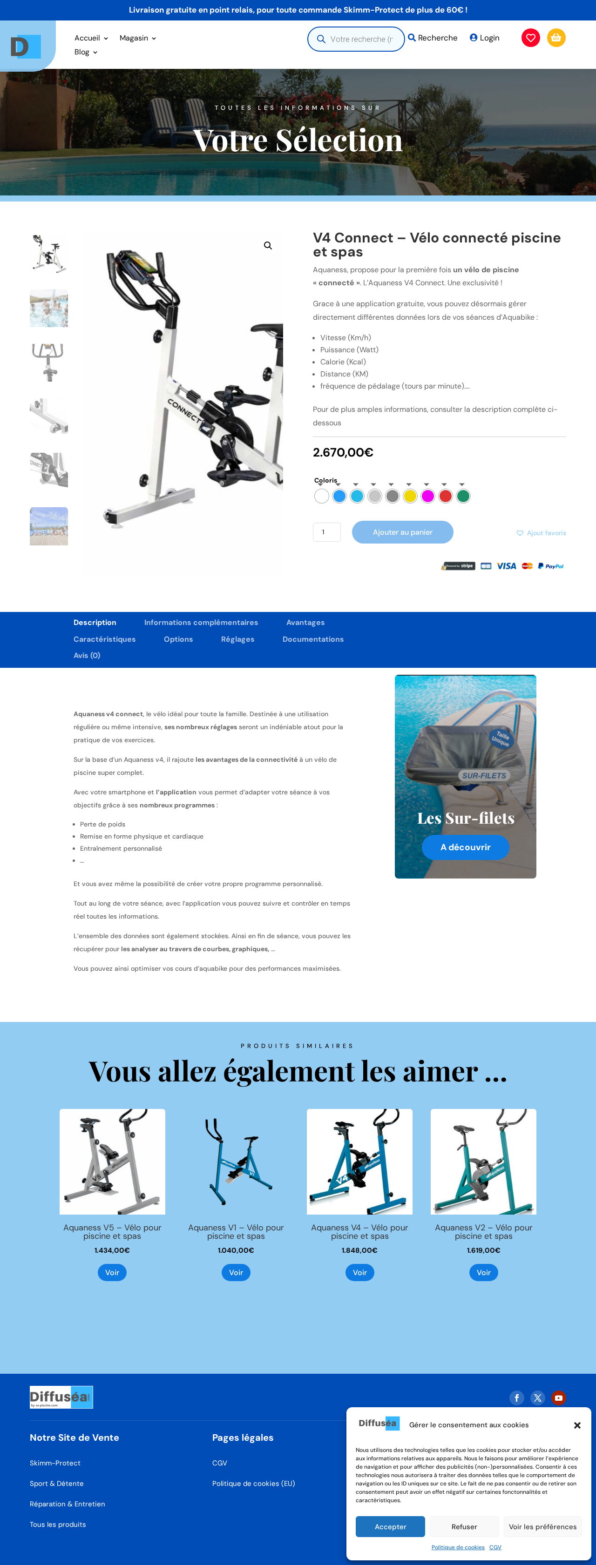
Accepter (390, 1526)
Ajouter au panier (403, 532)
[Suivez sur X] (537, 1397)
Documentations (313, 639)
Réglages (238, 639)
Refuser (464, 1526)
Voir (112, 1272)
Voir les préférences (543, 1526)
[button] (577, 1425)
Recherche (438, 38)
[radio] (322, 496)
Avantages (305, 622)
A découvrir (465, 847)
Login (490, 38)
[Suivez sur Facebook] (516, 1397)
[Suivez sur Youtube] (558, 1397)
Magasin (134, 39)
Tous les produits (58, 1524)
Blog (81, 53)
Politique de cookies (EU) (253, 1483)
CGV (495, 1547)
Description (95, 622)
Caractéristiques (105, 639)
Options (178, 639)
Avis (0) (87, 655)
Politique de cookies (458, 1547)
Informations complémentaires (201, 622)
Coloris (325, 480)
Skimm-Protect (55, 1463)
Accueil (87, 39)
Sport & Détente (57, 1483)
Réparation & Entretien (67, 1504)
